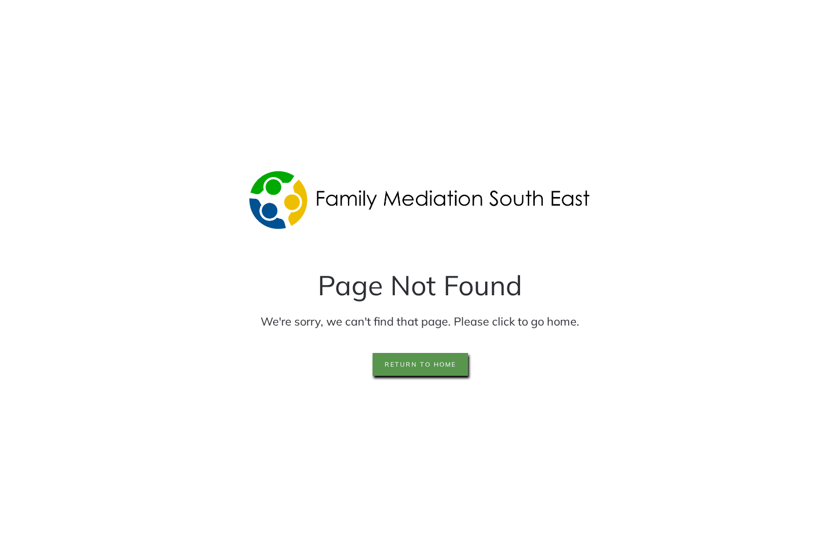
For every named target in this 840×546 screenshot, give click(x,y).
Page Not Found (420, 285)
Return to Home (420, 364)
